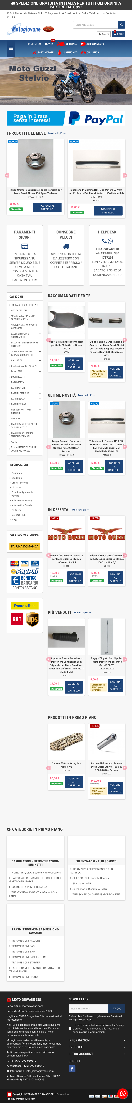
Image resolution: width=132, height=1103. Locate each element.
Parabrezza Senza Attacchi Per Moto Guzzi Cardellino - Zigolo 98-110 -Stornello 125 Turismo (35, 193)
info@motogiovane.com (40, 1071)
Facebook (72, 1068)
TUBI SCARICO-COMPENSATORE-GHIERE (96, 894)
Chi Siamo (15, 13)
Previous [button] (7, 175)
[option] (35, 178)
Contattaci (111, 13)
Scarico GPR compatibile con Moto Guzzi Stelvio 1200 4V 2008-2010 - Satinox (106, 767)
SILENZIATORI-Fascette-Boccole (91, 878)
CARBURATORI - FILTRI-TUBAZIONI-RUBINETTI (35, 862)
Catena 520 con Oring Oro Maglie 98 (66, 765)
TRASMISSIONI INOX (23, 951)
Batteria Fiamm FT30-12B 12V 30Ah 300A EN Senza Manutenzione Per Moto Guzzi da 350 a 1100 (96, 193)
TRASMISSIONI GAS (23, 946)
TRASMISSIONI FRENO (25, 976)
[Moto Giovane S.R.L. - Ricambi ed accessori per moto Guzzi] (30, 28)
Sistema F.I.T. (35, 13)
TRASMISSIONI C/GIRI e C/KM (29, 957)
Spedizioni (70, 13)
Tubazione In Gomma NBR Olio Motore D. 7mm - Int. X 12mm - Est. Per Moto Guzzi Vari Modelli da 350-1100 (106, 446)
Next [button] (125, 175)
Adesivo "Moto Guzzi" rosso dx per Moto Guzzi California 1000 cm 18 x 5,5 (66, 559)
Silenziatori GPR (82, 883)
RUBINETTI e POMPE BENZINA (29, 887)
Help (11, 16)
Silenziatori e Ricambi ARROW (90, 889)
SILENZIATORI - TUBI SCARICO (96, 861)
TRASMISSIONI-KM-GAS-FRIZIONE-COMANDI (35, 931)
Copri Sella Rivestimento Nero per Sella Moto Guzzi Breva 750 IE (66, 345)
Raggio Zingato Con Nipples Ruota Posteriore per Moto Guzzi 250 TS (107, 662)
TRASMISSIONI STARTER (26, 962)
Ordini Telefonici (91, 13)
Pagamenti (53, 13)
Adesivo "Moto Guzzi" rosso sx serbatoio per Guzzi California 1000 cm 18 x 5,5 (107, 559)
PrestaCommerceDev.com (21, 1098)
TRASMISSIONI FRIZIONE (26, 940)
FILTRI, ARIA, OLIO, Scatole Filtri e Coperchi (36, 872)
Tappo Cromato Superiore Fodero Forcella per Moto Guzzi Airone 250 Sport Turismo (66, 446)
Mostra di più (55, 133)
